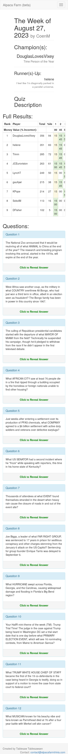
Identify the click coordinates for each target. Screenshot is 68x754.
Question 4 (13, 370)
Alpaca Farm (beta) (17, 4)
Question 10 (13, 616)
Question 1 (13, 234)
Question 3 (13, 322)
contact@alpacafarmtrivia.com (47, 752)
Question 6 (13, 451)
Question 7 (13, 488)
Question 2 (13, 278)
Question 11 (13, 664)
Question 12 (13, 708)
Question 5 (13, 411)
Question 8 (13, 528)
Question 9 (13, 576)
